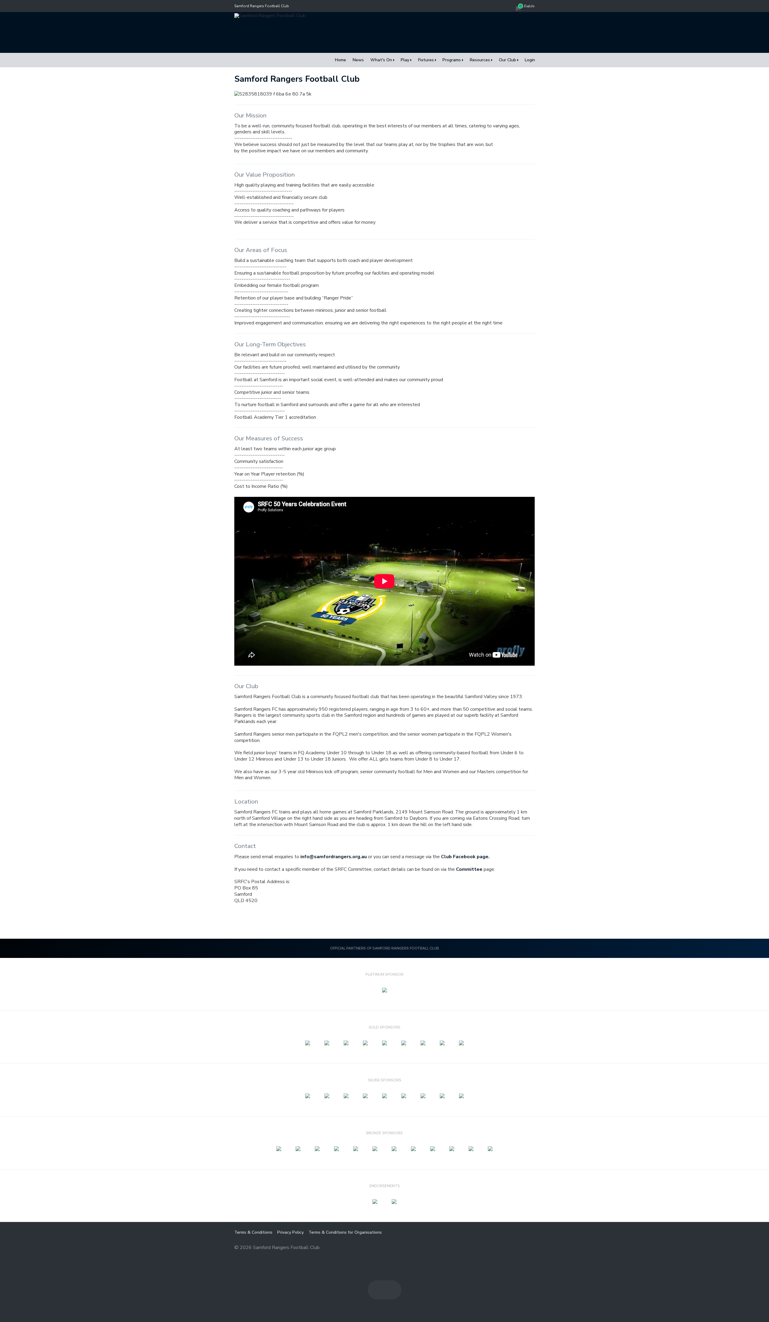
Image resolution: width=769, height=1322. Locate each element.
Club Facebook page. (465, 856)
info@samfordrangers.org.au (333, 856)
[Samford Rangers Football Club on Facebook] (498, 6)
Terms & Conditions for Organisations (345, 1232)
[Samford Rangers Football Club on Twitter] (510, 6)
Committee (469, 869)
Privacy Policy (290, 1232)
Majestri (513, 1248)
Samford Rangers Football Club (261, 6)
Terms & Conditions (253, 1232)
